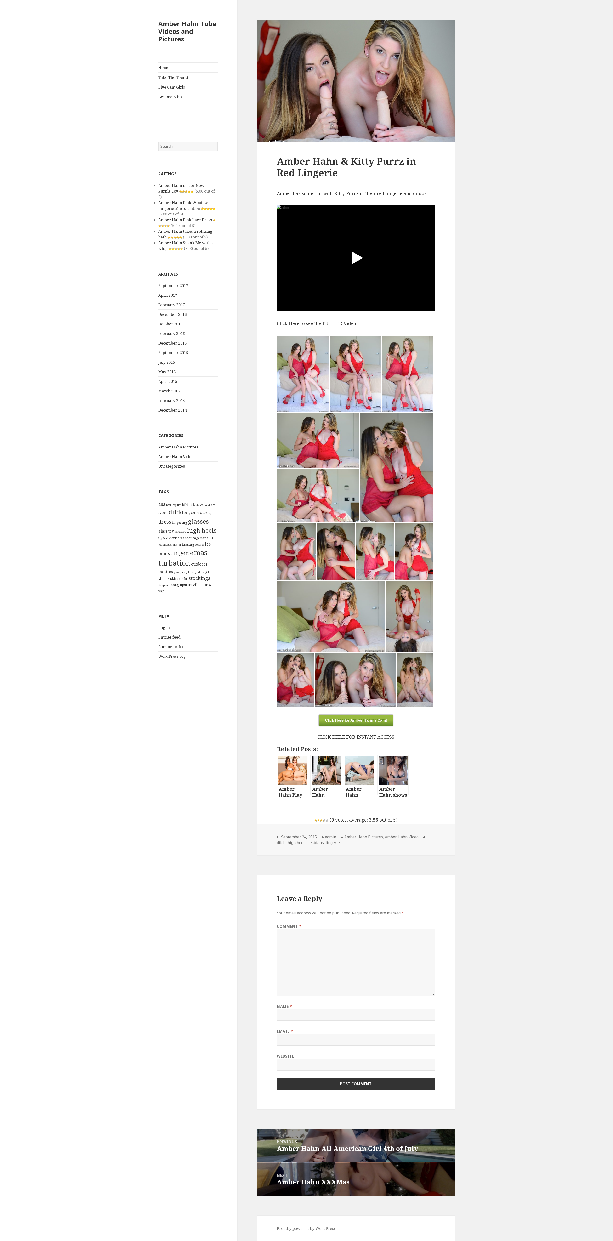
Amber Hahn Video (175, 456)
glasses (198, 521)
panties (165, 571)
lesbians (316, 842)
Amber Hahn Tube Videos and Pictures (187, 31)
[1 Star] (315, 820)
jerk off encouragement (189, 538)
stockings (199, 578)
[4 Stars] (324, 820)
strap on (163, 585)
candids (163, 513)
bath (169, 505)
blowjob (201, 504)
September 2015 (173, 352)
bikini (187, 504)
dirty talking (204, 513)
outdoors (199, 564)
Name (284, 1006)
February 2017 (171, 304)
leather (199, 544)
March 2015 (169, 391)
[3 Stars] (321, 820)
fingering (179, 522)
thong (174, 585)
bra (213, 505)
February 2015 (171, 400)
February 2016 (171, 333)
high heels (201, 530)
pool (177, 572)
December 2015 (172, 343)
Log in (164, 627)
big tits (177, 505)
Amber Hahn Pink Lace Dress (185, 219)
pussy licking (188, 572)
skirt (174, 578)
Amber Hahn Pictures (178, 447)
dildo (176, 512)
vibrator (200, 584)
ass (161, 504)
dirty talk (190, 513)
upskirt (186, 585)
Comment (289, 926)
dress (164, 521)
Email (285, 1031)
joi (179, 544)
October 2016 (170, 324)
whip (161, 591)
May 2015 (167, 371)
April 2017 (167, 295)
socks (183, 578)
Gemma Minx (170, 97)
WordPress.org (172, 656)
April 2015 (167, 381)
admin (330, 836)
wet (212, 585)
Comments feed (172, 646)
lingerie (182, 553)
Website (285, 1056)
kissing (188, 544)
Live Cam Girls (171, 87)
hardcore (180, 531)
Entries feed (169, 637)
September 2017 (173, 285)
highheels (164, 538)
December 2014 (172, 410)
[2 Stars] (318, 820)
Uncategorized (171, 466)
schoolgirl (203, 572)
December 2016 (172, 314)
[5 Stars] (327, 820)
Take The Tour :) (173, 77)
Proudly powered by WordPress (306, 1228)
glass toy (166, 531)
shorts (163, 578)
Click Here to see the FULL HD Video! (317, 323)
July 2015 (166, 362)
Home (163, 67)
